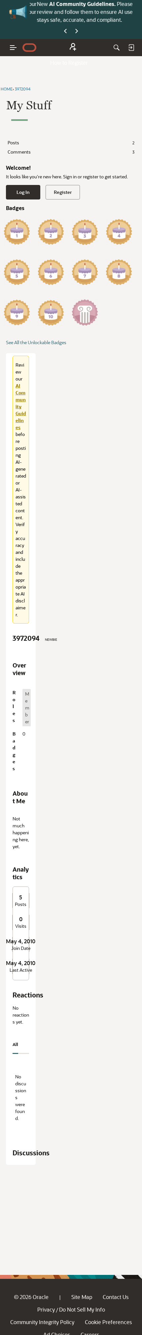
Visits (20, 926)
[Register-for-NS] (73, 48)
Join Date (20, 948)
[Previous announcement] (65, 31)
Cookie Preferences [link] (108, 1321)
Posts (71, 142)
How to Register (69, 62)
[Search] (116, 47)
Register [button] (63, 192)
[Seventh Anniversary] (85, 272)
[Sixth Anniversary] (51, 272)
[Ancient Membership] (85, 312)
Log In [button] (23, 192)
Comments (71, 152)
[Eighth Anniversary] (119, 272)
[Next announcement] (76, 31)
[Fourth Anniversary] (119, 232)
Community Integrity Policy (42, 1321)
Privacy (46, 1309)
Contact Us (115, 1296)
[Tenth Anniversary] (51, 312)
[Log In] (131, 47)
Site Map (81, 1296)
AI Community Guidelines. (81, 3)
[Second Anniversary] (51, 232)
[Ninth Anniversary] (17, 312)
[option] (26, 707)
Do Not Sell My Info (82, 1309)
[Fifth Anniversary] (17, 272)
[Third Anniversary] (85, 232)
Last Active (21, 970)
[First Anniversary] (17, 232)
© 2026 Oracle (31, 1296)
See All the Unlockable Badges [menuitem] (36, 342)
